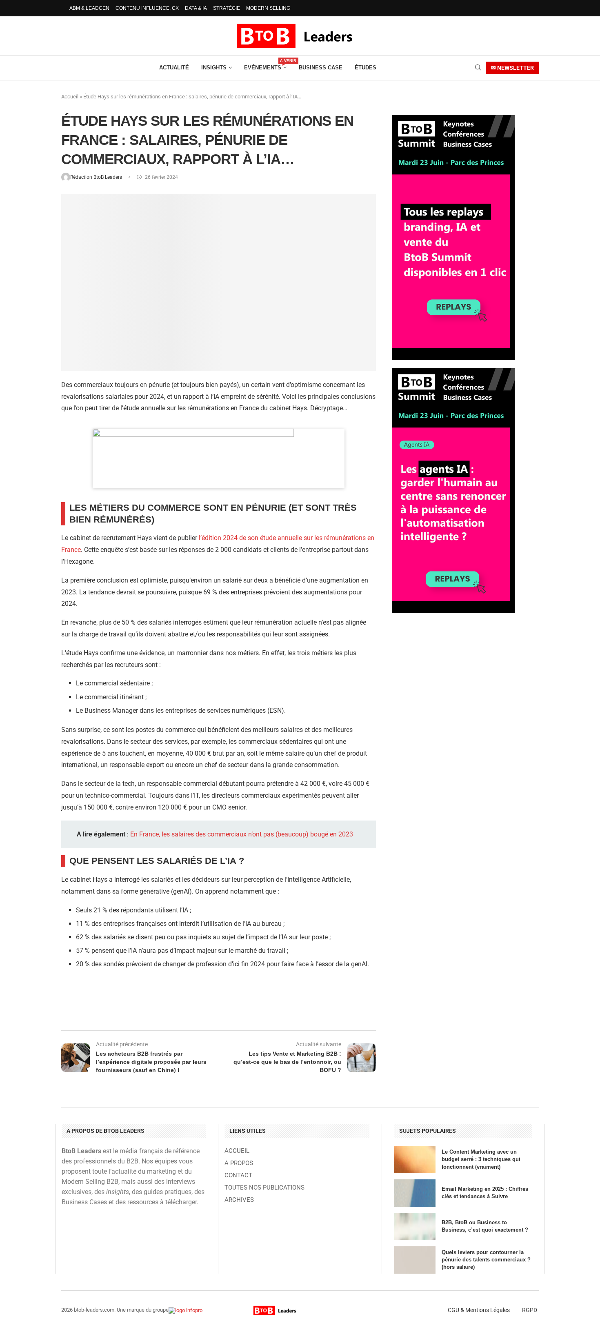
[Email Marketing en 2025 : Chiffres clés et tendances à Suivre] (415, 1193)
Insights (214, 67)
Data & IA (196, 8)
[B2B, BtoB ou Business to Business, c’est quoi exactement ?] (415, 1226)
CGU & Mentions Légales (479, 1310)
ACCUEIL (236, 1151)
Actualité (174, 67)
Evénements (265, 65)
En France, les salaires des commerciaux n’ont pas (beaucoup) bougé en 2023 (241, 834)
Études (365, 67)
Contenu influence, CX (147, 8)
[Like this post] (130, 1008)
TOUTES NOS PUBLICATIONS (264, 1188)
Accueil (69, 96)
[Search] (478, 67)
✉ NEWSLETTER (512, 67)
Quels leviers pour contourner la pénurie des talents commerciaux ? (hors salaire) (486, 1259)
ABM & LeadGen (89, 8)
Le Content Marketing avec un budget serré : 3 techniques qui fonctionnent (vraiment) (481, 1159)
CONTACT (238, 1175)
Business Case (320, 67)
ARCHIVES (239, 1200)
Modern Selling (268, 8)
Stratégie (226, 8)
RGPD (529, 1310)
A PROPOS (238, 1163)
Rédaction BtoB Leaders (96, 177)
